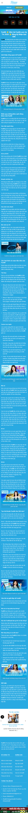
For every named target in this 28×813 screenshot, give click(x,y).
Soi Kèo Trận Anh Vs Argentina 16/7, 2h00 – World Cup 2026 (13, 725)
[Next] (25, 724)
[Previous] (1, 724)
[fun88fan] (14, 2)
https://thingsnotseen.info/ (15, 786)
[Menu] (2, 3)
